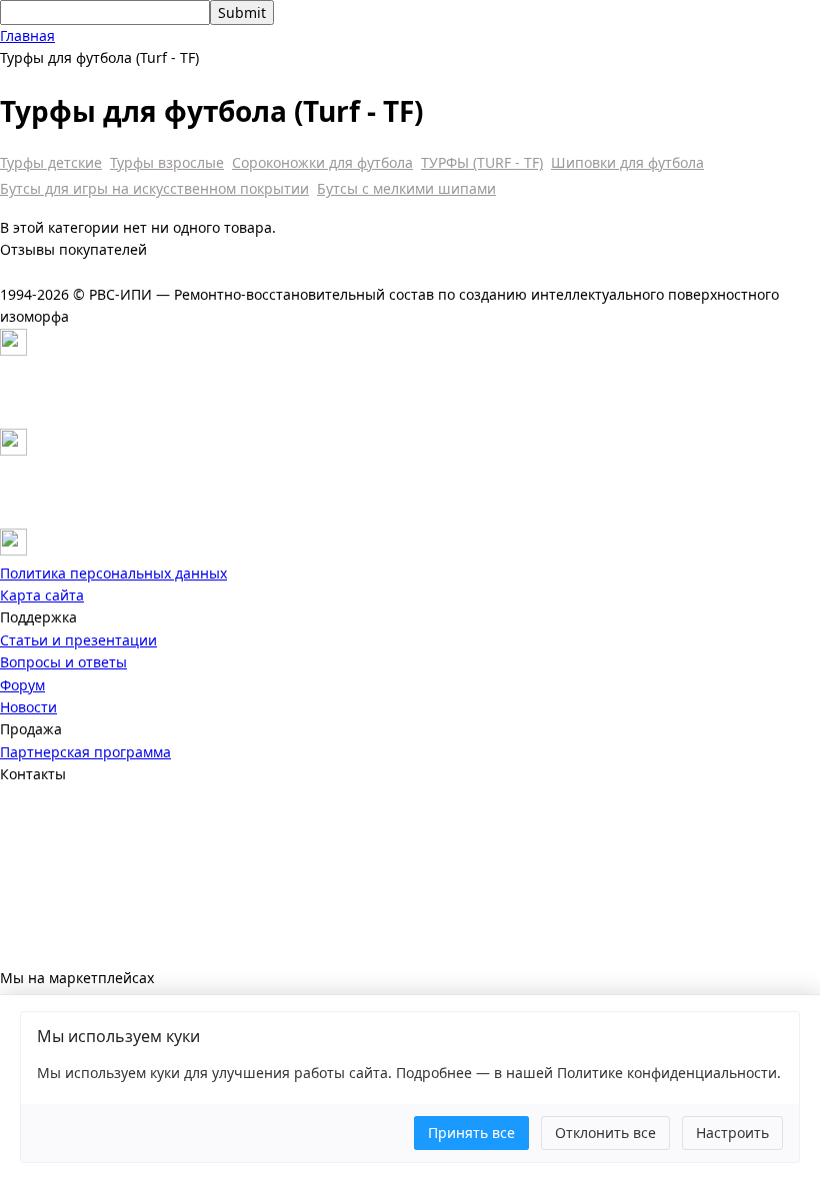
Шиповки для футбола (627, 162)
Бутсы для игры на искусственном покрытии (154, 188)
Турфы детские (51, 162)
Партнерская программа (85, 751)
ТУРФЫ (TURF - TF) (482, 162)
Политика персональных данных (113, 573)
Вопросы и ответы (63, 661)
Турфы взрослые (167, 162)
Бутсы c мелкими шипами (406, 188)
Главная (27, 35)
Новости (28, 706)
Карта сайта (42, 595)
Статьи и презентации (78, 639)
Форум (22, 684)
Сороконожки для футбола (322, 162)
